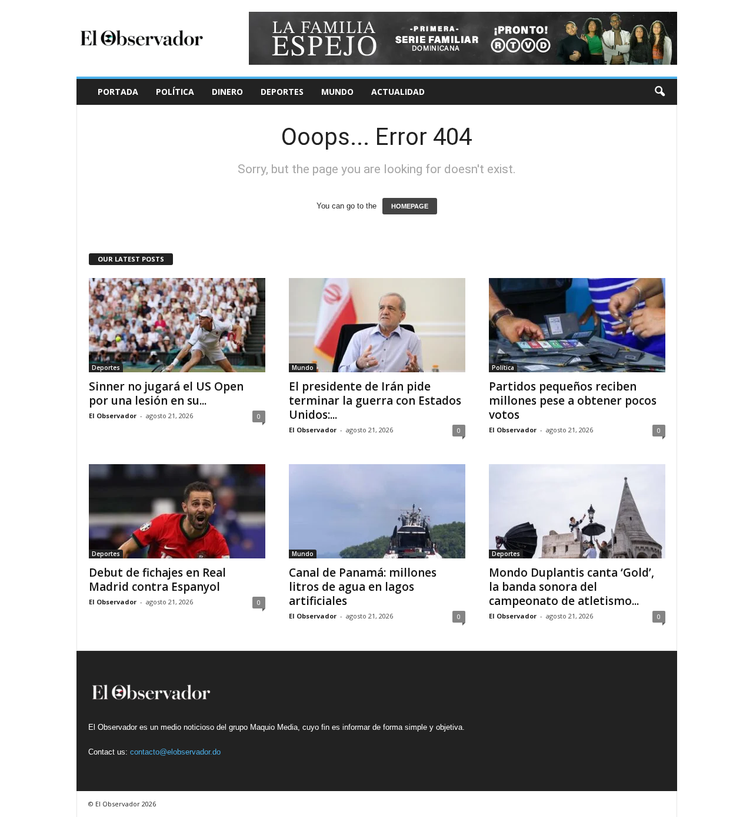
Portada (118, 91)
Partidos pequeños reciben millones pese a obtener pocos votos (573, 400)
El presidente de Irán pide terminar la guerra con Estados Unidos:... (375, 400)
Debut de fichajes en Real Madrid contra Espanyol (157, 579)
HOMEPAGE (409, 206)
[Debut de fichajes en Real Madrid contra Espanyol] (177, 511)
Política (175, 91)
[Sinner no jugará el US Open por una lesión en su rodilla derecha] (177, 325)
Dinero (227, 91)
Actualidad (398, 91)
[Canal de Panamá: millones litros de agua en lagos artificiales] (377, 511)
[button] (659, 92)
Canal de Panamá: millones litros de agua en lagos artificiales (363, 586)
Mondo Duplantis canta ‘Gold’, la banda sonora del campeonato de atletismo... (571, 586)
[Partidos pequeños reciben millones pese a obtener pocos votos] (577, 325)
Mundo (337, 91)
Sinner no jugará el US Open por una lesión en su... (166, 393)
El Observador (112, 415)
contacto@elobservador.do (175, 751)
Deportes (282, 91)
